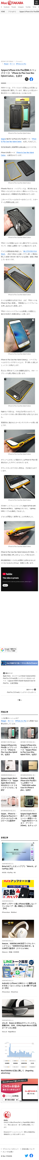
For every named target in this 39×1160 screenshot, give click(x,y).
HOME (3, 12)
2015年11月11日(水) (7, 61)
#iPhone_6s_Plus (21, 64)
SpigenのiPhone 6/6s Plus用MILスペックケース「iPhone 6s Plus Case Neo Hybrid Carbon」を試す (18, 73)
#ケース (12, 64)
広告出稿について (28, 1149)
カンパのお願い (8, 1152)
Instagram (21, 7)
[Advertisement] (19, 34)
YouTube (28, 7)
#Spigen (6, 64)
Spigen (3, 139)
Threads (13, 7)
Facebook (6, 7)
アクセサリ (12, 12)
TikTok (34, 7)
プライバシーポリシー (11, 1149)
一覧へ (19, 700)
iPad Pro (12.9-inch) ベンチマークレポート (21, 691)
